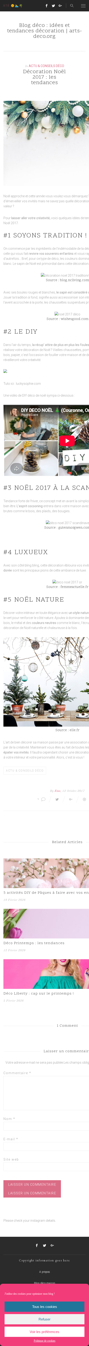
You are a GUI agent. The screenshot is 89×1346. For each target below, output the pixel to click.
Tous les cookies (44, 1307)
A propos (44, 1271)
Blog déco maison (44, 1283)
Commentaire (17, 1073)
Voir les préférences (44, 1332)
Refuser (44, 1319)
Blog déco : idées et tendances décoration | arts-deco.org (44, 31)
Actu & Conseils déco (46, 66)
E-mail (10, 1139)
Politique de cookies (44, 1340)
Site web (11, 1159)
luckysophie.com (28, 383)
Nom (9, 1119)
